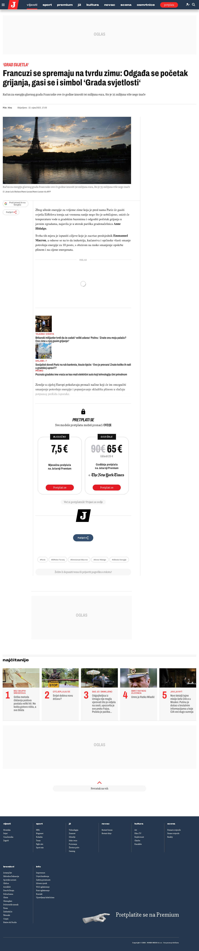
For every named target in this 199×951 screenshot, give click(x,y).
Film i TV (137, 833)
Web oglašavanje (43, 887)
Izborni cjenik (41, 883)
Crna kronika (8, 837)
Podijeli (9, 212)
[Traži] (193, 4)
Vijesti (32, 4)
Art (135, 830)
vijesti (7, 824)
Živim (5, 908)
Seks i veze (73, 840)
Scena (126, 4)
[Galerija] (67, 150)
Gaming (72, 851)
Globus (6, 883)
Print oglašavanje (43, 890)
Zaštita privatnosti (43, 880)
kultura (138, 824)
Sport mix (40, 847)
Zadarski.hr (7, 911)
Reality (170, 837)
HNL (38, 830)
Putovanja (73, 844)
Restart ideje (106, 833)
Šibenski (6, 915)
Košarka (39, 837)
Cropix (5, 919)
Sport (47, 4)
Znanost (72, 833)
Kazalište (138, 844)
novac (106, 824)
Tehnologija (73, 830)
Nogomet (39, 833)
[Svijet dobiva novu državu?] (60, 678)
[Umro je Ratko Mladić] (138, 678)
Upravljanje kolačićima (45, 897)
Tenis (38, 840)
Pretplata (169, 5)
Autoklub (7, 887)
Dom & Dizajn (8, 890)
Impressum (40, 873)
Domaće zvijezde (174, 830)
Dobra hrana (8, 894)
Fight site (39, 844)
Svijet (5, 833)
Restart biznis (107, 830)
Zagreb (6, 840)
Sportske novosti (9, 880)
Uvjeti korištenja (42, 876)
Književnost (139, 837)
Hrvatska (6, 830)
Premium (65, 4)
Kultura (92, 4)
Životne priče (74, 847)
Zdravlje (72, 837)
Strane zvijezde (173, 833)
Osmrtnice (146, 4)
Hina (10, 108)
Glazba (137, 840)
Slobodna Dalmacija (11, 876)
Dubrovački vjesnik (10, 904)
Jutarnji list (7, 873)
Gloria (5, 897)
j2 (70, 824)
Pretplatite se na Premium (147, 914)
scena (171, 824)
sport (39, 824)
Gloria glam (7, 901)
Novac (109, 4)
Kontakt (39, 894)
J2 (79, 4)
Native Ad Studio (10, 922)
